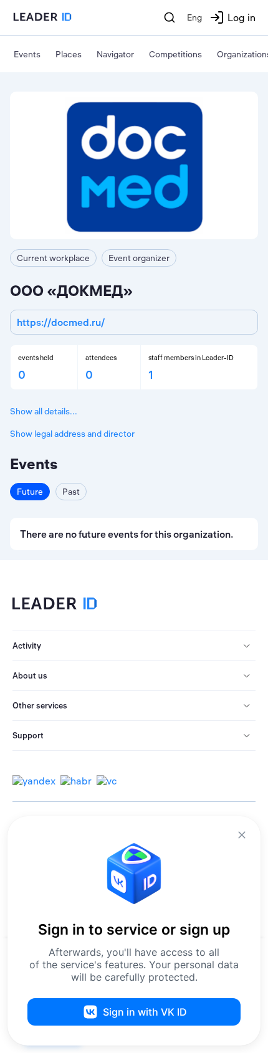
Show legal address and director (72, 433)
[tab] (134, 646)
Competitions (175, 54)
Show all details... (43, 411)
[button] (134, 646)
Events (27, 54)
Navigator (115, 54)
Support (28, 735)
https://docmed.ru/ (61, 322)
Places (68, 54)
